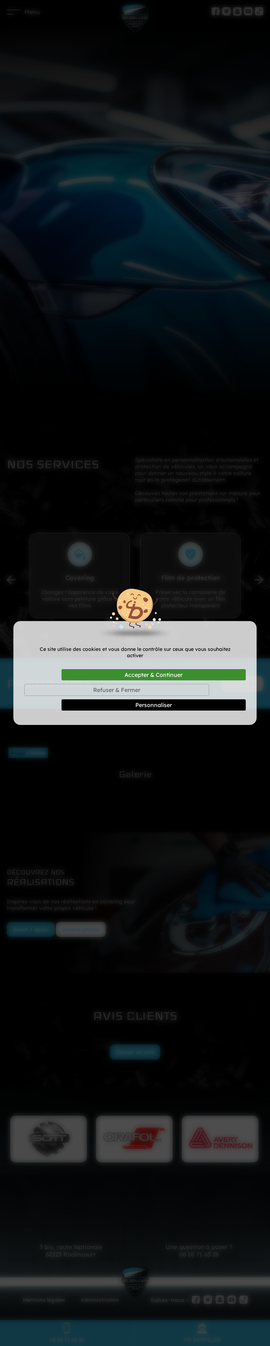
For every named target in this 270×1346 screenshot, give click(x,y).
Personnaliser (153, 704)
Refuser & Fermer (116, 689)
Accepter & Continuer (153, 674)
